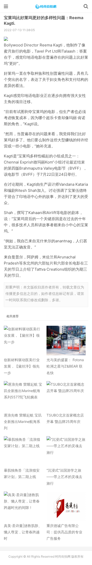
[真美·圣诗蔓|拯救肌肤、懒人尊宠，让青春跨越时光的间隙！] (23, 506)
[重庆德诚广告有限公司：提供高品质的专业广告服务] (66, 506)
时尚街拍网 (46, 6)
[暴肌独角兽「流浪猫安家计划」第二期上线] (23, 451)
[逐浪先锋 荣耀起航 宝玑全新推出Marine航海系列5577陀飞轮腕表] (23, 396)
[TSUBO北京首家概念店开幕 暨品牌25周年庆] (66, 396)
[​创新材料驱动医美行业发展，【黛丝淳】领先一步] (23, 340)
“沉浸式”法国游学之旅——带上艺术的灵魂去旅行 (64, 476)
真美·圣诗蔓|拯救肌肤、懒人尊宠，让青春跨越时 (23, 532)
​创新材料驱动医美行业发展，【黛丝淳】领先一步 (22, 366)
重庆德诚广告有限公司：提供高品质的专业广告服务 (64, 532)
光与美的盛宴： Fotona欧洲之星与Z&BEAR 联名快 (65, 366)
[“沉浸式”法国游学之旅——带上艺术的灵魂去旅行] (66, 451)
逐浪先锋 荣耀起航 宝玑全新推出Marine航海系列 (23, 421)
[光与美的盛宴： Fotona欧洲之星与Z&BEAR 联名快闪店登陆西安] (66, 340)
